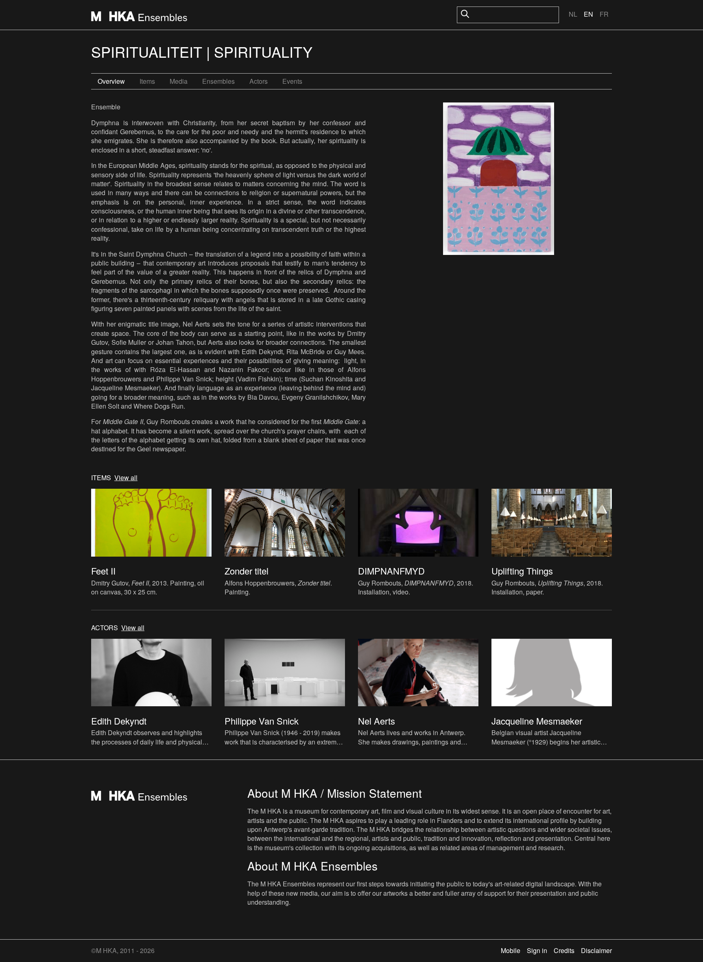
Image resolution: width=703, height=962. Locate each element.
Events (292, 81)
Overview (111, 81)
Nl (573, 14)
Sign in (537, 950)
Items (147, 81)
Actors (258, 81)
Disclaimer (596, 950)
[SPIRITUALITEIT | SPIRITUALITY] (498, 179)
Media (179, 81)
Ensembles (218, 81)
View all (126, 477)
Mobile (510, 950)
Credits (564, 950)
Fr (604, 14)
